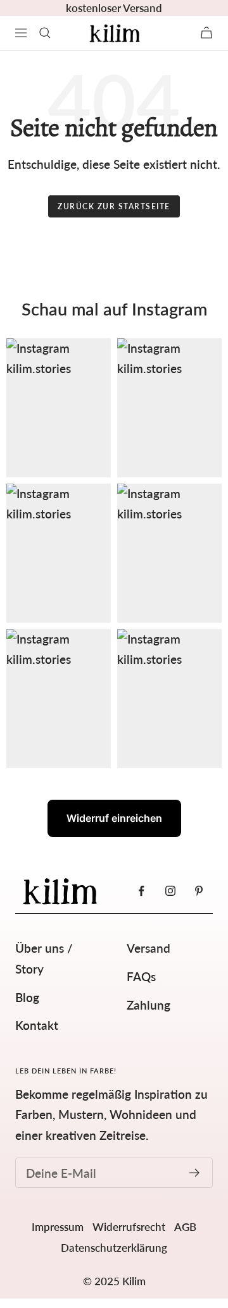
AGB (185, 1226)
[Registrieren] (194, 1172)
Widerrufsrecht (128, 1226)
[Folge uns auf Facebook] (141, 891)
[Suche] (45, 33)
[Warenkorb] (206, 33)
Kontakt (36, 1025)
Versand (148, 948)
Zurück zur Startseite (114, 206)
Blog (27, 997)
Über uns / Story (44, 958)
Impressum (58, 1226)
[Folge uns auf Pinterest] (198, 891)
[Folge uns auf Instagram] (170, 891)
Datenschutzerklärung (114, 1247)
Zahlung (148, 1005)
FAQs (141, 976)
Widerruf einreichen (114, 818)
